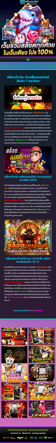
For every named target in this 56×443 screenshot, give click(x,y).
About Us (26, 433)
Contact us (15, 433)
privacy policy (39, 433)
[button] (28, 59)
